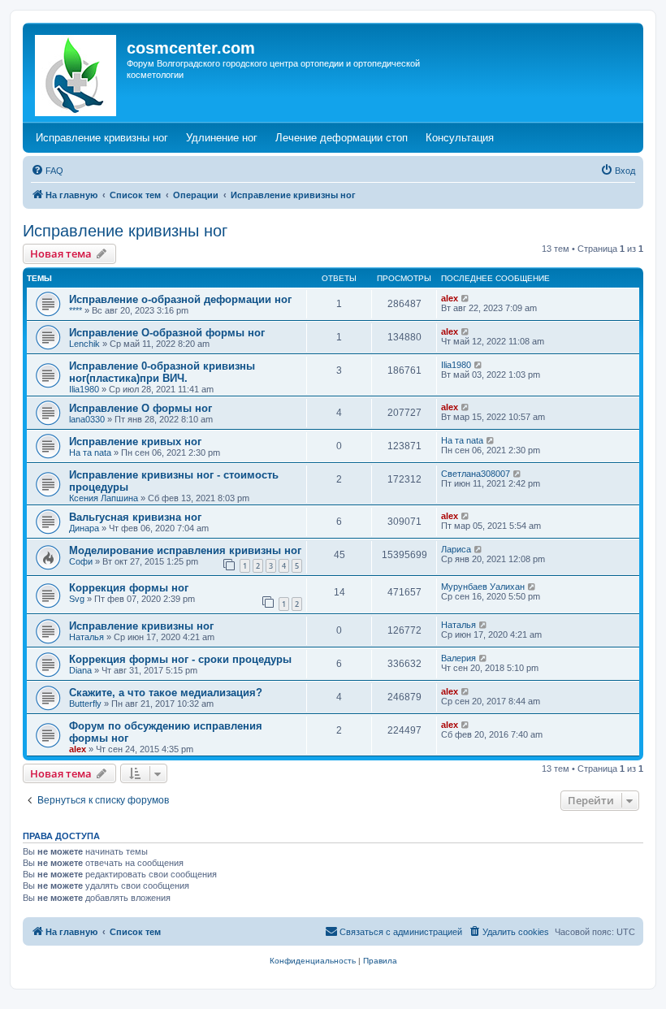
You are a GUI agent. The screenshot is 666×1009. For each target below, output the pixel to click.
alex (449, 298)
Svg (76, 599)
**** (75, 310)
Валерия (458, 658)
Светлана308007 (475, 474)
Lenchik (84, 344)
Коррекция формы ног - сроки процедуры (180, 659)
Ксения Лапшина (103, 498)
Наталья (86, 637)
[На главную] (77, 72)
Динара (84, 528)
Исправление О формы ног (140, 408)
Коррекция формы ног (128, 588)
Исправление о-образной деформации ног (180, 299)
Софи (81, 561)
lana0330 (87, 419)
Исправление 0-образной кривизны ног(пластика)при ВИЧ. (162, 372)
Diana (80, 670)
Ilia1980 (84, 389)
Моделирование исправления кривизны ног (185, 550)
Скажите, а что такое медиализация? (165, 692)
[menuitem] (47, 170)
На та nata (90, 452)
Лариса (456, 549)
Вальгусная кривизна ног (135, 517)
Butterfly (85, 703)
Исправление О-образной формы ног (167, 333)
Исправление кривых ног (135, 441)
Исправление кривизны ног (125, 231)
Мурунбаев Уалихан (483, 586)
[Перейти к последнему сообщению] (466, 298)
